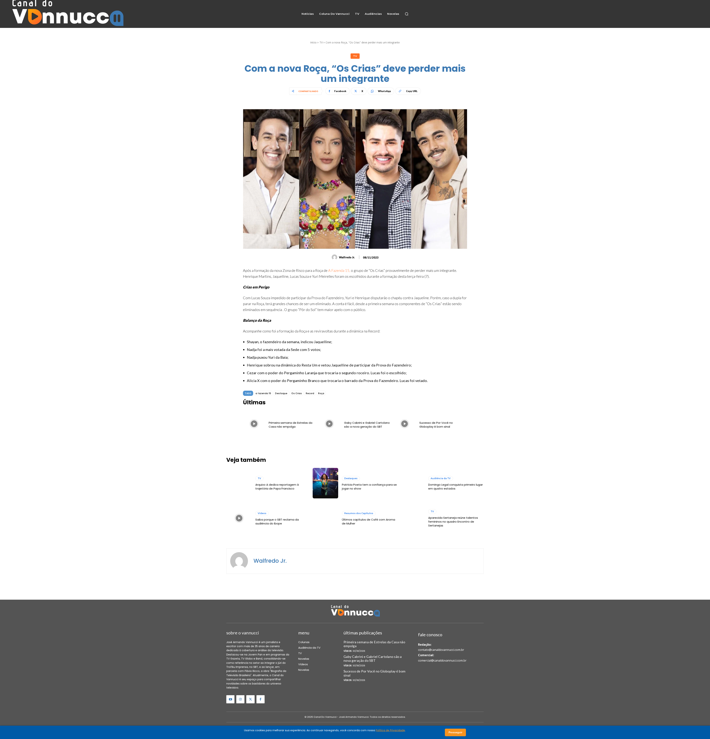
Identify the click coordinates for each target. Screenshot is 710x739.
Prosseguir (455, 732)
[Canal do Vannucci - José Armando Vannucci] (67, 14)
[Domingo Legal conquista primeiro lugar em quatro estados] (412, 483)
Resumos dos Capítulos (358, 513)
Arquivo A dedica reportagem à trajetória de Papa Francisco (277, 486)
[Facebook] (260, 699)
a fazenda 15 (263, 393)
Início (313, 42)
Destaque (281, 393)
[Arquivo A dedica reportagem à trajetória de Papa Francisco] (239, 483)
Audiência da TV (441, 478)
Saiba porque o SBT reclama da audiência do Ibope (277, 521)
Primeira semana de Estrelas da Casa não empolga (290, 425)
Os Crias (296, 393)
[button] (406, 14)
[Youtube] (230, 699)
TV (321, 42)
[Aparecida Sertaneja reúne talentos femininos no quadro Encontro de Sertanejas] (412, 518)
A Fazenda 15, (339, 270)
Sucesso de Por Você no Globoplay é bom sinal (436, 425)
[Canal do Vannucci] (355, 611)
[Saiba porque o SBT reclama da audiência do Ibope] (239, 518)
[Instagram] (240, 699)
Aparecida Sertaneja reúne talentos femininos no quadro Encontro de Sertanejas (453, 521)
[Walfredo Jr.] (335, 257)
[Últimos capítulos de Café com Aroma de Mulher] (325, 518)
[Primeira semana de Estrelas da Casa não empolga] (254, 423)
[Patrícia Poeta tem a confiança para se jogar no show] (325, 483)
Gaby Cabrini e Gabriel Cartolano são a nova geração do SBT (367, 425)
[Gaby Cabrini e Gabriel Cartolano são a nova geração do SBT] (329, 423)
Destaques (350, 478)
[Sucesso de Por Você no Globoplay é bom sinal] (405, 423)
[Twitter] (250, 699)
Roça (321, 393)
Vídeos (262, 513)
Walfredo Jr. (347, 257)
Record (310, 393)
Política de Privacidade (390, 730)
